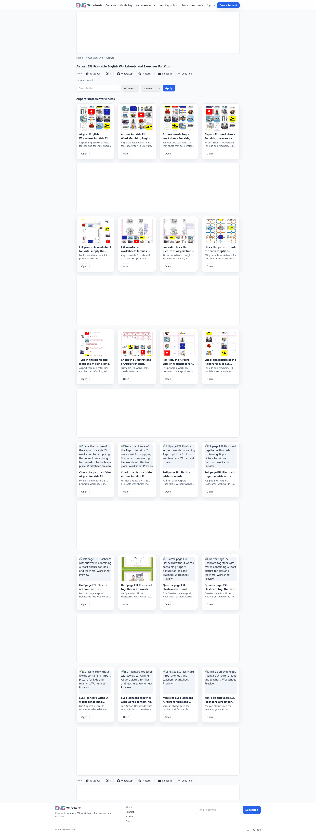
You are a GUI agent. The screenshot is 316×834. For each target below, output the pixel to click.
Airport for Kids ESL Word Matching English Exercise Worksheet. (136, 138)
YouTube (256, 829)
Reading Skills (167, 5)
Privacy (129, 816)
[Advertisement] (158, 32)
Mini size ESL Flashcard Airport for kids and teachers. (178, 702)
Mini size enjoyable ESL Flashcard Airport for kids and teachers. (220, 702)
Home (79, 57)
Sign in (211, 5)
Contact (130, 811)
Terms (129, 821)
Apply (169, 88)
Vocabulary (126, 5)
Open (84, 153)
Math (185, 5)
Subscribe (251, 810)
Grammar (111, 5)
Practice (196, 5)
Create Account (228, 5)
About (129, 807)
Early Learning (144, 5)
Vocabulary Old (94, 57)
